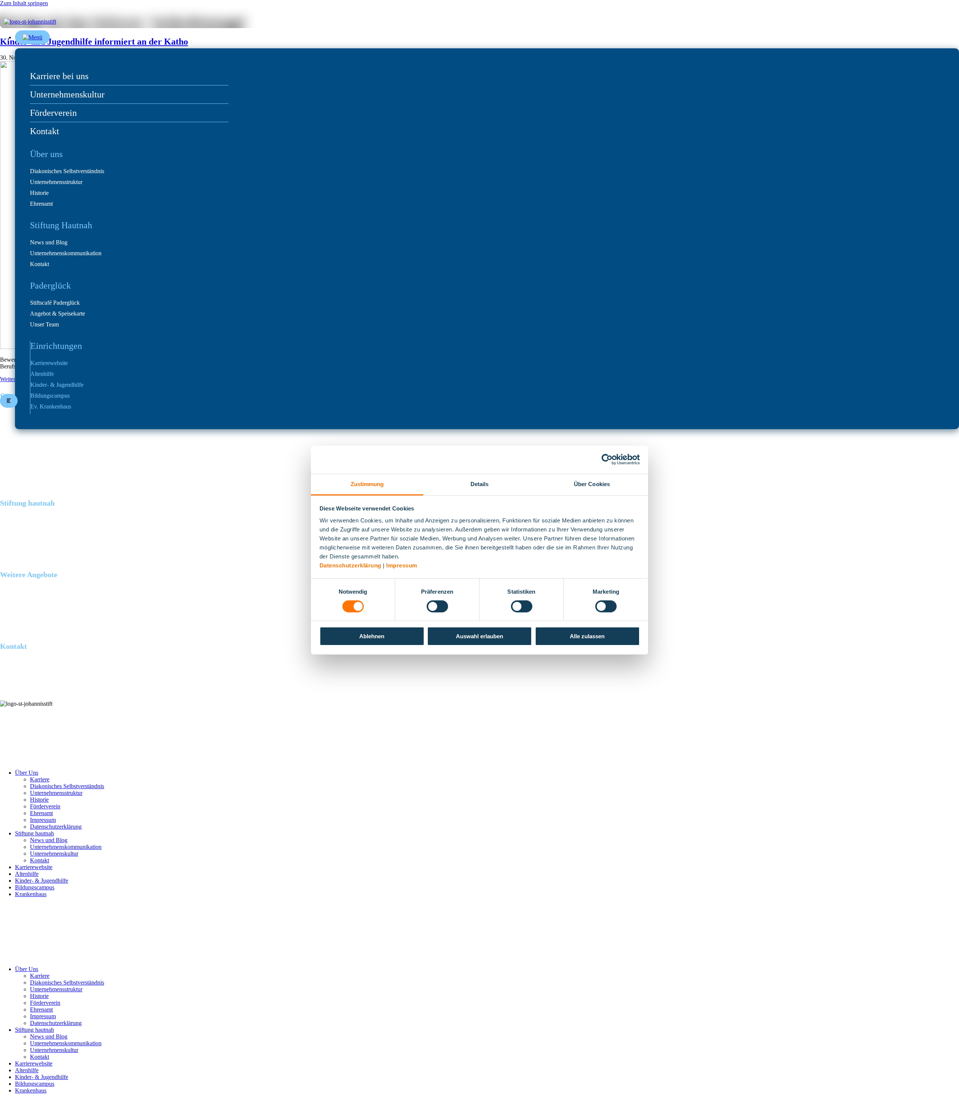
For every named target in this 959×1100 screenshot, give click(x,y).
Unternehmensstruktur (56, 182)
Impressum (401, 565)
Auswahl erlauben (479, 636)
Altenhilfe (42, 374)
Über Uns (26, 772)
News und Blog (48, 242)
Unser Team (44, 325)
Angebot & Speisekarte (57, 314)
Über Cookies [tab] (592, 483)
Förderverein (53, 113)
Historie (39, 193)
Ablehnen (371, 636)
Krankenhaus (30, 894)
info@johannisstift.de (25, 691)
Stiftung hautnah (34, 833)
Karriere (39, 779)
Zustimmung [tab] (367, 483)
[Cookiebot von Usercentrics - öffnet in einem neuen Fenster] (607, 459)
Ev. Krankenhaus (50, 407)
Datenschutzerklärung (350, 565)
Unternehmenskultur (67, 94)
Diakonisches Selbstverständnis (67, 171)
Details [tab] (480, 483)
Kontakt (44, 131)
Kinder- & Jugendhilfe (57, 385)
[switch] (437, 606)
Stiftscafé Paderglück (55, 303)
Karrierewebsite (49, 363)
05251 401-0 (15, 684)
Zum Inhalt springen (24, 3)
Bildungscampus (50, 396)
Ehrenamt (41, 204)
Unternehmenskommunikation (66, 253)
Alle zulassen (587, 636)
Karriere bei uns (59, 76)
